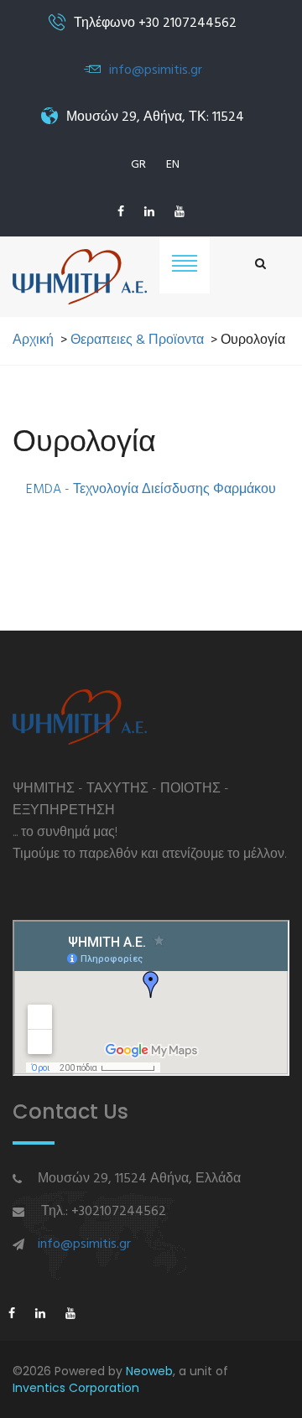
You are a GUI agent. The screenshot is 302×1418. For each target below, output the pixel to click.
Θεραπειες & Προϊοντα (137, 341)
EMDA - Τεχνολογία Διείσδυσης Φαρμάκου (151, 490)
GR (138, 164)
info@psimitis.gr (155, 70)
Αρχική (33, 341)
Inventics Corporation (76, 1387)
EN (173, 164)
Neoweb (149, 1371)
